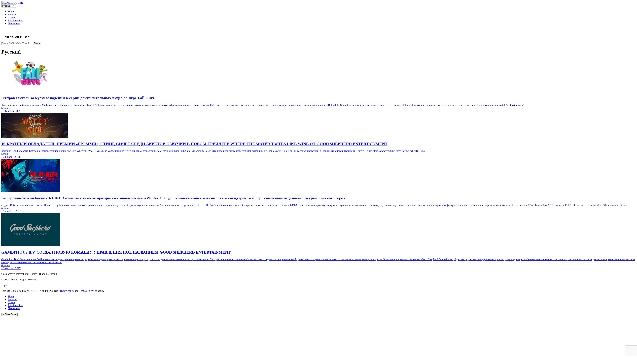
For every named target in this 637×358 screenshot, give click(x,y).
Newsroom (14, 23)
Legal (4, 285)
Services (12, 14)
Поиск (37, 43)
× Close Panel (9, 314)
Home (11, 11)
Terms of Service (88, 290)
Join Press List (15, 20)
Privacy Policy (66, 290)
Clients (11, 17)
